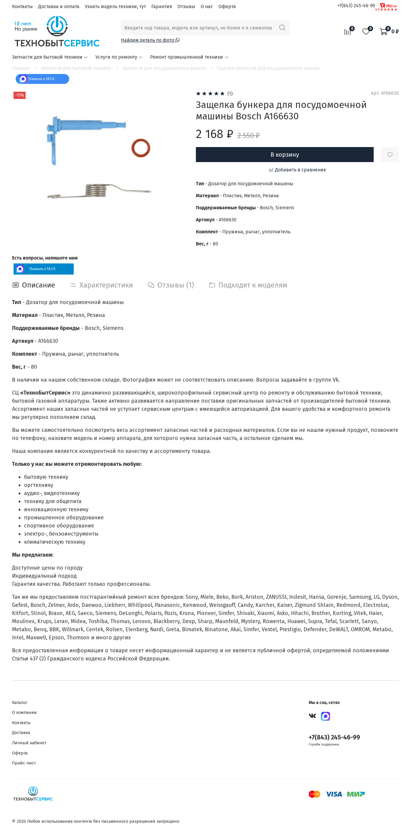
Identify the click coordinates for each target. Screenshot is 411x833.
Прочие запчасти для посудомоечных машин (268, 68)
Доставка (21, 732)
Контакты (22, 6)
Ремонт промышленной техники (186, 57)
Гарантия (161, 6)
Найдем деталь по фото (148, 40)
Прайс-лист (24, 763)
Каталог (19, 702)
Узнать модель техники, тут (115, 6)
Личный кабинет (29, 742)
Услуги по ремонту (116, 57)
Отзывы (186, 6)
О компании (24, 712)
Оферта (227, 6)
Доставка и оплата (58, 6)
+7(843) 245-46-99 (356, 5)
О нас (207, 6)
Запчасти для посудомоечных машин (164, 68)
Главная (21, 68)
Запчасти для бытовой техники (47, 57)
